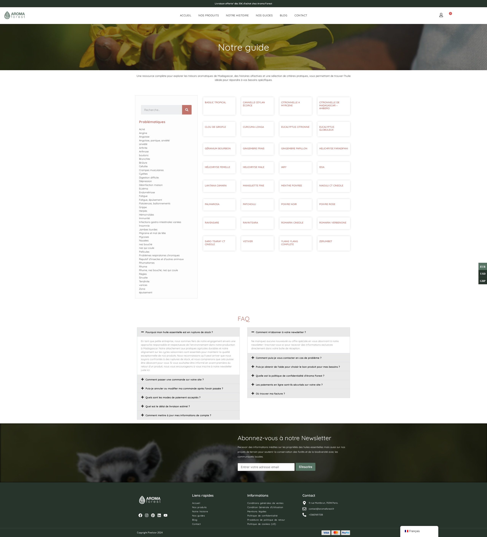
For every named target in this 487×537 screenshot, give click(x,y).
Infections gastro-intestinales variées (160, 222)
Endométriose (147, 192)
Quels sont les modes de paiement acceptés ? (173, 397)
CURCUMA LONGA (253, 126)
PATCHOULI (249, 204)
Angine (143, 132)
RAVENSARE (212, 222)
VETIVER (248, 241)
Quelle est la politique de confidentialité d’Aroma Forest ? (290, 375)
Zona (142, 288)
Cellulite (143, 166)
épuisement (145, 292)
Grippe (143, 207)
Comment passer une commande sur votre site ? (175, 379)
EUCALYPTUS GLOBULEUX (326, 128)
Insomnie (144, 225)
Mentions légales (257, 511)
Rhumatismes (146, 262)
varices (143, 284)
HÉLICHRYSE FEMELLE (217, 167)
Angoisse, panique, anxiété (154, 140)
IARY (283, 167)
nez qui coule (146, 247)
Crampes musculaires (151, 170)
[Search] (187, 110)
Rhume (143, 266)
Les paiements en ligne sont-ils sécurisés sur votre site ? (289, 384)
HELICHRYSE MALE (253, 167)
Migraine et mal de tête (152, 233)
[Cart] (449, 15)
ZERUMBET (325, 241)
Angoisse (144, 136)
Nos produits (208, 15)
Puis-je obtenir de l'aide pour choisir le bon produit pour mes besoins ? (298, 366)
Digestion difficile (149, 177)
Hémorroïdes (146, 214)
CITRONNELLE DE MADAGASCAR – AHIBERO (329, 105)
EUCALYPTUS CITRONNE (295, 126)
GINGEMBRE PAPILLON (294, 148)
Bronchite (144, 158)
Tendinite (144, 281)
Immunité (144, 218)
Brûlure (143, 162)
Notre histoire (237, 15)
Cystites (143, 173)
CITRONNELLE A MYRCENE (290, 104)
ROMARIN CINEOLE (292, 222)
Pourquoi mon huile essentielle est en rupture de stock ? (179, 332)
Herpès (143, 210)
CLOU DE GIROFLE (215, 126)
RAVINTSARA (250, 222)
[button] (188, 332)
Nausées (144, 240)
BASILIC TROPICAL (215, 102)
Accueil (185, 15)
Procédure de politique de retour (266, 519)
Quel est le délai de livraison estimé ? (168, 406)
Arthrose (144, 151)
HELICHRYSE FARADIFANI (333, 148)
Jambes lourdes (148, 229)
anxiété (143, 144)
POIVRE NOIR (289, 204)
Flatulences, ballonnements (154, 203)
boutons (143, 155)
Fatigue (143, 195)
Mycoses (144, 236)
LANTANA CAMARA (216, 185)
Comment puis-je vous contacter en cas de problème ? (288, 357)
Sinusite (143, 277)
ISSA (321, 167)
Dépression (145, 181)
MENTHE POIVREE (291, 185)
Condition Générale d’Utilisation (265, 507)
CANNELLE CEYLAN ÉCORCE (254, 104)
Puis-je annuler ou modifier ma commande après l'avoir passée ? (184, 388)
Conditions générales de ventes (265, 503)
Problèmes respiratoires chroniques (159, 255)
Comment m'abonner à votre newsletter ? (281, 332)
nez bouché (145, 244)
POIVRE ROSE (327, 204)
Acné (142, 129)
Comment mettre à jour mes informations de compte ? (178, 415)
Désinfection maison (151, 184)
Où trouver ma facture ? (270, 393)
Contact (300, 15)
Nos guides (264, 15)
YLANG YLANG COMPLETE (289, 243)
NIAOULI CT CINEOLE (331, 185)
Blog (283, 15)
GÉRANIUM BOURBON (218, 148)
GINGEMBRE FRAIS (253, 148)
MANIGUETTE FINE (253, 185)
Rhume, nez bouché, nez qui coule (158, 270)
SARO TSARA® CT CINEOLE (215, 243)
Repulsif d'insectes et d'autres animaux (161, 259)
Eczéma (143, 188)
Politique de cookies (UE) (261, 524)
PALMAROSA (212, 204)
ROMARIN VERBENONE (332, 222)
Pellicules (144, 251)
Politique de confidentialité (262, 515)
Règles (143, 273)
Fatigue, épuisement (150, 199)
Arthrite (143, 147)
